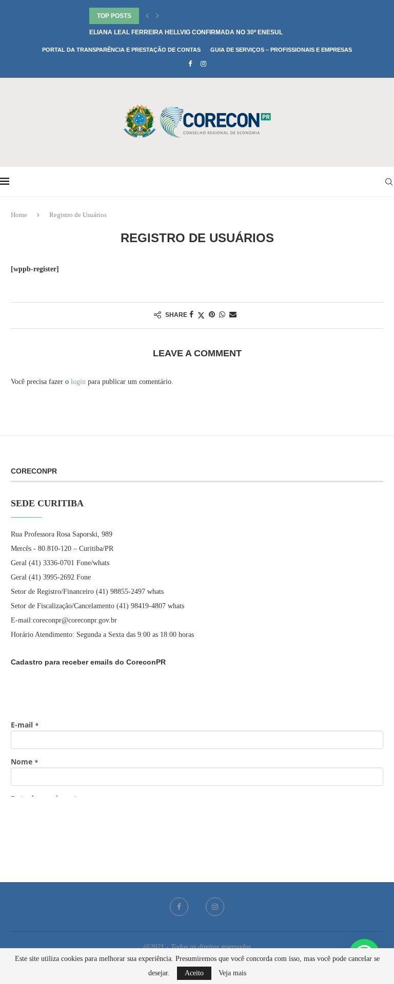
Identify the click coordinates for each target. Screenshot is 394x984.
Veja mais (232, 973)
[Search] (389, 182)
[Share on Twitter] (201, 315)
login (78, 382)
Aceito (194, 973)
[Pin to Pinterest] (212, 315)
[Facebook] (190, 64)
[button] (147, 16)
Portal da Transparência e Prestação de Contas (121, 50)
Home (19, 215)
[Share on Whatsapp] (222, 315)
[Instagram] (203, 64)
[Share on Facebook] (191, 315)
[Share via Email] (233, 315)
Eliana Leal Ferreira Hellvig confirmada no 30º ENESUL (186, 32)
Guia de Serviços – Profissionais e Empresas (281, 50)
